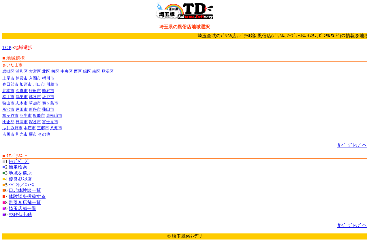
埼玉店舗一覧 (22, 208)
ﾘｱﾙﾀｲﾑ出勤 (20, 214)
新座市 (35, 109)
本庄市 (30, 128)
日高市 (22, 121)
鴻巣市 (22, 96)
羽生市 (26, 115)
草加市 (35, 103)
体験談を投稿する (27, 196)
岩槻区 (8, 71)
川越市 (52, 84)
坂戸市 (48, 96)
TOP (6, 47)
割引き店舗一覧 (25, 202)
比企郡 (8, 121)
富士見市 (50, 121)
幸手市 (8, 96)
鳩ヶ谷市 (10, 115)
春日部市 (10, 84)
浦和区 (22, 71)
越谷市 (35, 96)
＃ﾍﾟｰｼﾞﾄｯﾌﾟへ (352, 145)
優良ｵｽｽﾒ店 (20, 179)
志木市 (22, 103)
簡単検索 (18, 166)
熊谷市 (48, 90)
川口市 (39, 84)
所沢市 (8, 109)
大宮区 (35, 71)
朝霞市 (22, 78)
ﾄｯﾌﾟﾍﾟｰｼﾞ (19, 161)
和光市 (22, 134)
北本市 (8, 90)
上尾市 (8, 78)
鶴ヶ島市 (50, 103)
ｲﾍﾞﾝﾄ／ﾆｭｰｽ (21, 184)
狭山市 (8, 103)
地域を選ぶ (20, 173)
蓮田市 (48, 109)
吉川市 (8, 134)
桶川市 (48, 78)
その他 (44, 134)
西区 (78, 71)
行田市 (35, 90)
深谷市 (35, 121)
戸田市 (22, 109)
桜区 (55, 71)
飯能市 (39, 115)
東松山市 (54, 115)
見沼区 (107, 71)
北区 (46, 71)
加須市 (26, 84)
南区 (96, 71)
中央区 (67, 71)
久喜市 (22, 90)
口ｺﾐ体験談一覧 (25, 190)
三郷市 (43, 128)
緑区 (87, 71)
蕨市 (33, 134)
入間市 (35, 78)
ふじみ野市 (12, 128)
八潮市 (56, 128)
